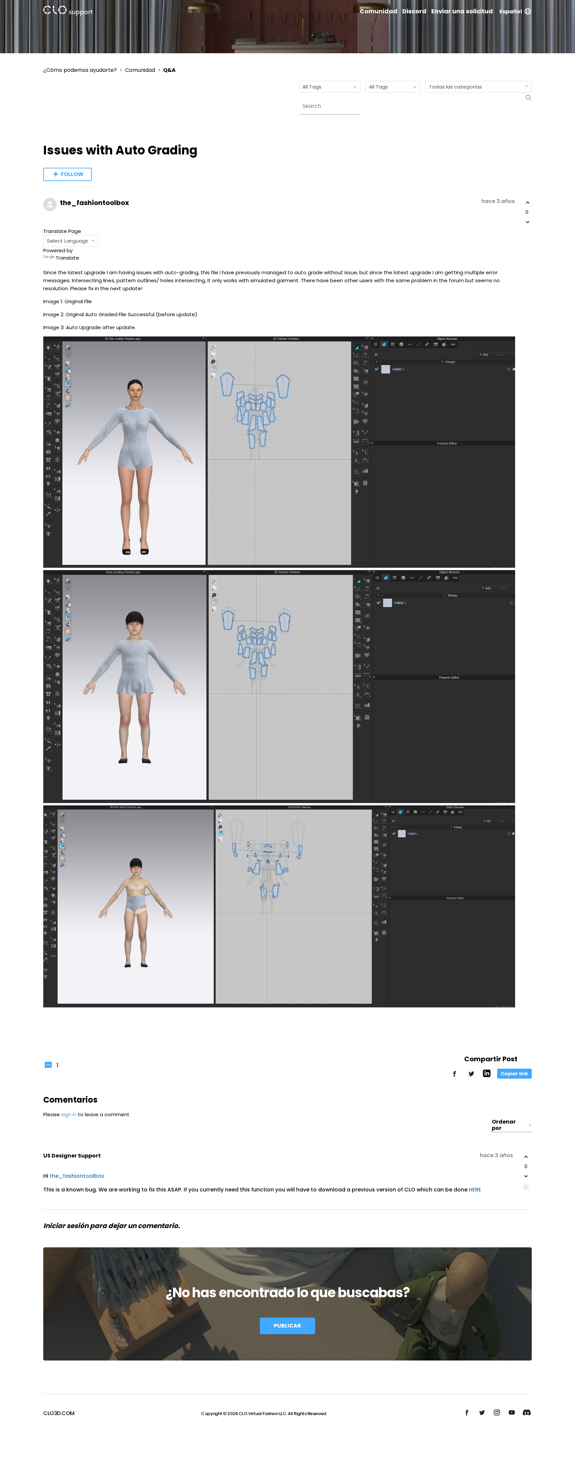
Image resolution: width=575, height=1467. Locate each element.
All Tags (311, 86)
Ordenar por (504, 1125)
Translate (67, 257)
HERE (475, 1189)
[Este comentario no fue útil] (526, 1176)
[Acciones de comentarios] (526, 1187)
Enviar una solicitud (462, 11)
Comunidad (378, 11)
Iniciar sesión (66, 1225)
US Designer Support (72, 1155)
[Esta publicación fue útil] (528, 203)
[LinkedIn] (486, 1075)
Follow (72, 174)
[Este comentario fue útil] (526, 1157)
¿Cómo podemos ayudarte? (80, 70)
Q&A (169, 70)
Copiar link (514, 1073)
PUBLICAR (287, 1326)
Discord (414, 11)
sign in (69, 1114)
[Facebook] (455, 1076)
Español (510, 11)
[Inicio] (68, 12)
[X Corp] (471, 1076)
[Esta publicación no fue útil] (528, 222)
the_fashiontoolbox (94, 202)
